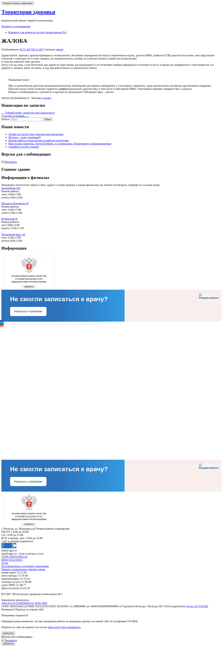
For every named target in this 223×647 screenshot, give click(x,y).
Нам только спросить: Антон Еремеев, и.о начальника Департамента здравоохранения (59, 143)
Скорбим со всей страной (23, 146)
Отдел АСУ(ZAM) (197, 606)
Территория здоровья (28, 12)
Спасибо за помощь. (15, 115)
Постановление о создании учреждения (25, 566)
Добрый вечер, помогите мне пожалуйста (28, 112)
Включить (10, 161)
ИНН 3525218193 (11, 559)
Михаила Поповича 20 (14, 203)
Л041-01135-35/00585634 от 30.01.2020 (24, 603)
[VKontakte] (1, 324)
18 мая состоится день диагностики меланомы (35, 134)
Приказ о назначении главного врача (23, 569)
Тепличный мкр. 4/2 (13, 234)
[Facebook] (1, 321)
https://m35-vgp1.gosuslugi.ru (64, 627)
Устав (4, 563)
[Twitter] (1, 323)
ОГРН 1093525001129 (14, 556)
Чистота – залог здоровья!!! (24, 137)
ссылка (47, 97)
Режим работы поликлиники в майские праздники (38, 140)
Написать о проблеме (28, 311)
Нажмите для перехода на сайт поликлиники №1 (37, 32)
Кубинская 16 (9, 218)
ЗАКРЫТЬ (8, 633)
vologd (59, 49)
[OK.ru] (1, 326)
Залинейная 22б (10, 188)
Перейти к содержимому (16, 26)
